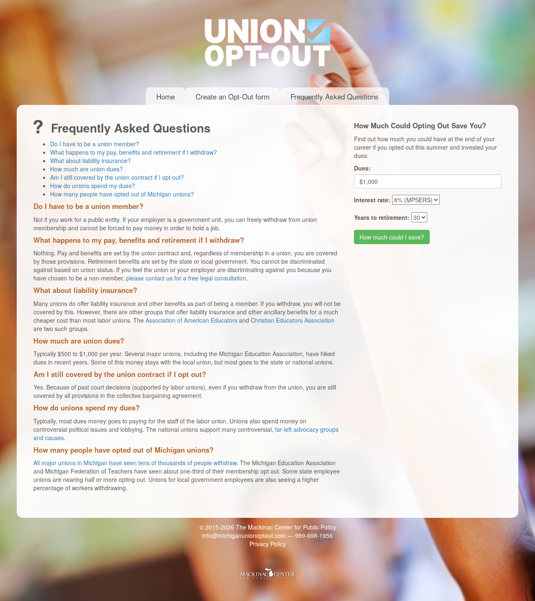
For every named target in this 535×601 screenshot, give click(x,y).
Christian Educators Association (292, 320)
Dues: (362, 168)
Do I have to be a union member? (94, 144)
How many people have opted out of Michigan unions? (122, 194)
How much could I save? (391, 237)
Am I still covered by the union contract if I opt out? (117, 177)
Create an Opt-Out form (233, 96)
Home (165, 96)
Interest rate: (372, 200)
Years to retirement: (382, 217)
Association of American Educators (191, 320)
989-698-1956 (314, 535)
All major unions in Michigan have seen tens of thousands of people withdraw (135, 462)
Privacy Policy (268, 544)
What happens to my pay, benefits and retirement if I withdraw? (133, 152)
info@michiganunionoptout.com (244, 535)
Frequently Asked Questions (334, 96)
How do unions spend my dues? (92, 185)
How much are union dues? (86, 169)
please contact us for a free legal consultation (186, 278)
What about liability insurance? (90, 160)
